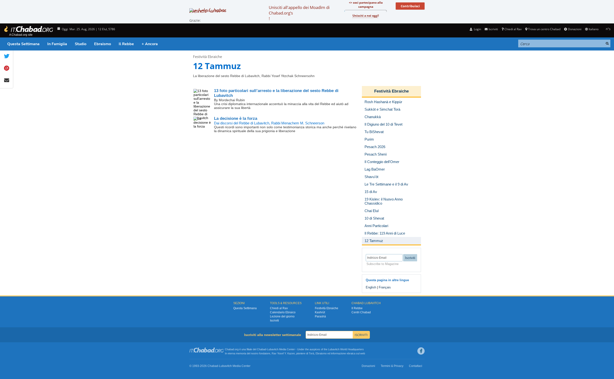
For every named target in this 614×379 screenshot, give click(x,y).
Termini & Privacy (392, 366)
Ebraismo (102, 44)
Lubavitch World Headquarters (346, 349)
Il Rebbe (126, 44)
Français (385, 287)
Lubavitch (272, 349)
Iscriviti (274, 320)
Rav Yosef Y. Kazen (283, 353)
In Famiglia (57, 44)
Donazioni (574, 29)
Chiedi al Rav (513, 29)
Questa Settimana (23, 44)
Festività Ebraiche (207, 56)
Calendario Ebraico (283, 312)
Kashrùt (320, 312)
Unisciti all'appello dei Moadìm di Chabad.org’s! (299, 13)
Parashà (320, 316)
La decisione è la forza (235, 118)
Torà (311, 353)
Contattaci (415, 366)
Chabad (261, 349)
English (371, 287)
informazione (338, 353)
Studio (80, 44)
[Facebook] (421, 351)
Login (477, 29)
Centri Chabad (361, 312)
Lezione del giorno (282, 316)
